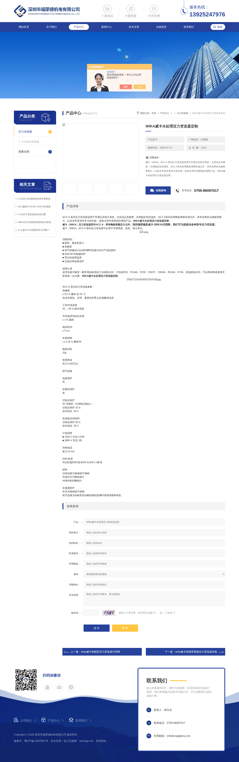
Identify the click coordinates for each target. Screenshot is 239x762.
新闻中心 (106, 27)
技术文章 (134, 27)
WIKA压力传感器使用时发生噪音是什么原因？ (36, 222)
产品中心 (79, 27)
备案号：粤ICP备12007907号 (31, 741)
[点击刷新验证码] (108, 613)
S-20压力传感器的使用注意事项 (34, 198)
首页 (154, 113)
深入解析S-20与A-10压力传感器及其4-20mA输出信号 (36, 206)
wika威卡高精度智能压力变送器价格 (196, 651)
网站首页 (24, 27)
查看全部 (23, 151)
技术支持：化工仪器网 (64, 741)
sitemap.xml (86, 741)
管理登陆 (101, 741)
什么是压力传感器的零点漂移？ (34, 230)
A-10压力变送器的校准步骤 (32, 214)
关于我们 (51, 27)
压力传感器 (25, 131)
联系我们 (189, 27)
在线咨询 (161, 190)
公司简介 (26, 720)
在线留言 (161, 27)
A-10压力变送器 (30, 141)
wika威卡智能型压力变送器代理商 (100, 651)
